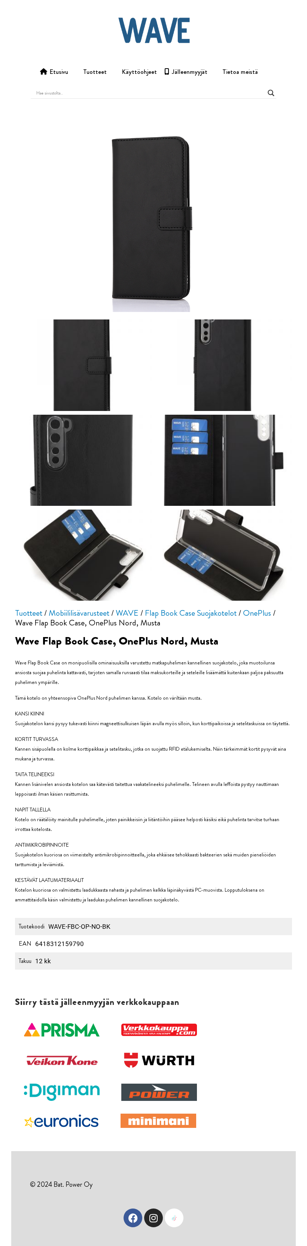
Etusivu (58, 71)
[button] (62, 1030)
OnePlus (257, 613)
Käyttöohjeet (139, 71)
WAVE (127, 613)
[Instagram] (153, 1218)
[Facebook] (133, 1218)
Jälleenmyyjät (189, 71)
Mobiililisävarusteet (79, 613)
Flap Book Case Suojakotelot (191, 613)
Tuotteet (95, 71)
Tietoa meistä (240, 71)
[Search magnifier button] (271, 93)
